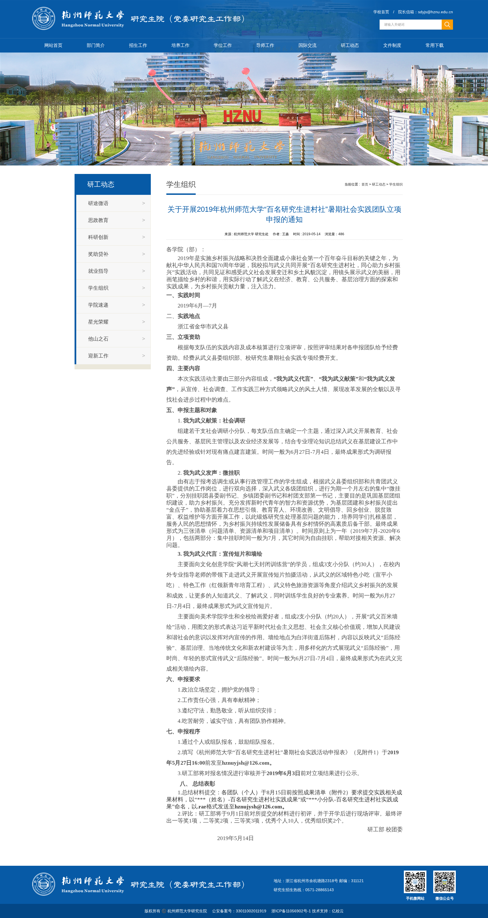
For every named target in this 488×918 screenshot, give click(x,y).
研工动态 (350, 45)
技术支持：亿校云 (328, 911)
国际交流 (308, 45)
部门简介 (96, 45)
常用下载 (435, 45)
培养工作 (180, 45)
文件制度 (392, 45)
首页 (364, 184)
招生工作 (138, 45)
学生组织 (396, 184)
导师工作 (265, 45)
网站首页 (53, 45)
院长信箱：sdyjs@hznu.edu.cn (425, 12)
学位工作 (223, 45)
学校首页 (381, 12)
